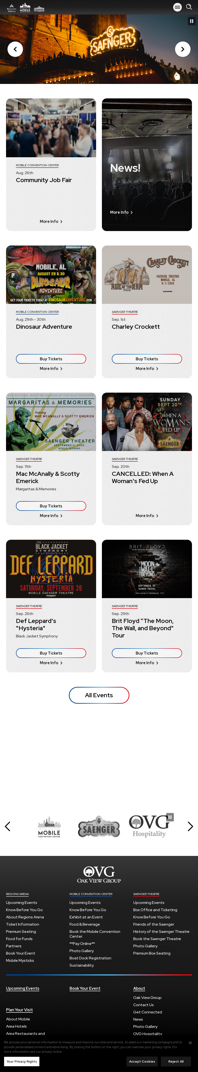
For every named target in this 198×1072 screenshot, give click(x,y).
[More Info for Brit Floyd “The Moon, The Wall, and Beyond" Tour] (147, 569)
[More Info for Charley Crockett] (147, 275)
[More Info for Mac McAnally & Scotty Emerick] (51, 422)
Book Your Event (20, 953)
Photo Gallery (82, 950)
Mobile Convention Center (91, 894)
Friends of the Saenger (153, 924)
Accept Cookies (142, 1061)
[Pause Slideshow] (192, 21)
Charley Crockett (136, 327)
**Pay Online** (82, 943)
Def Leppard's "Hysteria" (36, 624)
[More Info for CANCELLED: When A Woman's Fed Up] (147, 422)
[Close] (190, 1043)
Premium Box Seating (151, 953)
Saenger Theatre (146, 894)
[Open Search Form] (189, 7)
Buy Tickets (51, 359)
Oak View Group (147, 997)
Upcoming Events (21, 902)
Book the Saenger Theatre (157, 938)
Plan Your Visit (19, 1010)
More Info (49, 221)
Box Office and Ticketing (155, 909)
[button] (15, 49)
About (139, 988)
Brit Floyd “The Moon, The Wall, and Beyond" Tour (143, 628)
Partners (13, 946)
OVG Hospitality (147, 1033)
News (138, 1019)
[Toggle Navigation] (177, 7)
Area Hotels (16, 1026)
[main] (99, 408)
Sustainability (82, 965)
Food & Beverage (85, 924)
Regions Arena (17, 894)
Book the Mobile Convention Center (95, 934)
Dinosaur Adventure (44, 327)
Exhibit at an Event (86, 917)
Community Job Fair (44, 180)
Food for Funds (19, 938)
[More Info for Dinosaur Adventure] (51, 275)
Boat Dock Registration (90, 958)
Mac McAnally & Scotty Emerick (48, 477)
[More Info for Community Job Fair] (51, 127)
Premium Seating (21, 931)
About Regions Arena (25, 917)
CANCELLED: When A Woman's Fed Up (143, 477)
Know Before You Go (24, 909)
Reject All (176, 1061)
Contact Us (143, 1004)
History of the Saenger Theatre (161, 931)
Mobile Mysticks (20, 960)
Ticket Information (22, 924)
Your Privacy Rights (22, 1061)
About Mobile (18, 1019)
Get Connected (147, 1012)
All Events (99, 695)
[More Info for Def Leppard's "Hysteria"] (51, 569)
